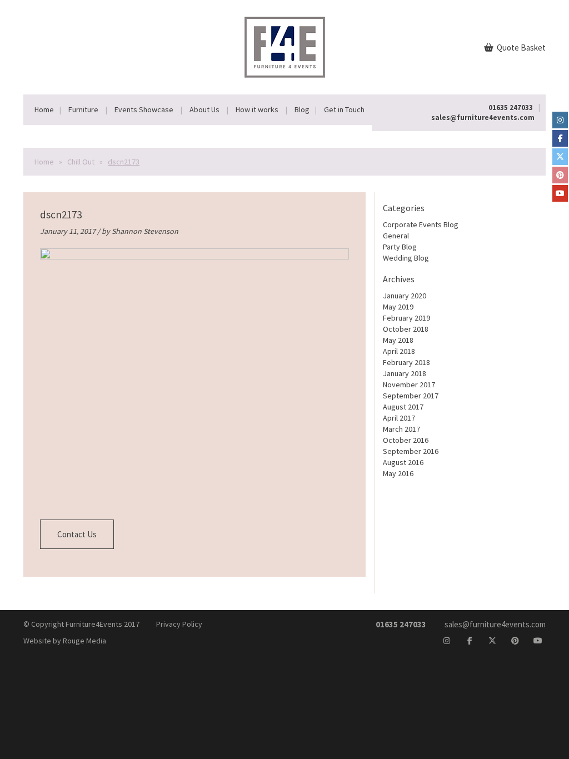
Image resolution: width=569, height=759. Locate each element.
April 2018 (399, 351)
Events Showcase (143, 109)
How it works (257, 109)
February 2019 (406, 318)
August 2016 (403, 462)
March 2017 (401, 429)
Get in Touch (344, 109)
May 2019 (398, 307)
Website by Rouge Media (64, 641)
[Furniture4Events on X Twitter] (560, 156)
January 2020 (404, 296)
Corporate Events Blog (420, 224)
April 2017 (399, 418)
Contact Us (77, 534)
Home (44, 109)
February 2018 (406, 362)
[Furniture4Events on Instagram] (560, 120)
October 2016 (405, 440)
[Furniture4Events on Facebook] (560, 138)
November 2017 (409, 384)
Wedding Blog (406, 258)
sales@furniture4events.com (483, 117)
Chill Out (80, 162)
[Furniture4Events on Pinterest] (560, 175)
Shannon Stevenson (145, 231)
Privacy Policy (179, 624)
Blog (302, 109)
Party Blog (400, 247)
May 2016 (398, 473)
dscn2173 (61, 214)
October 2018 (405, 329)
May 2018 (398, 340)
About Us (204, 109)
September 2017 (410, 396)
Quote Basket (520, 47)
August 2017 (403, 407)
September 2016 (410, 451)
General (396, 236)
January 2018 (404, 373)
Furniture (83, 109)
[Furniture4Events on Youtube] (560, 193)
